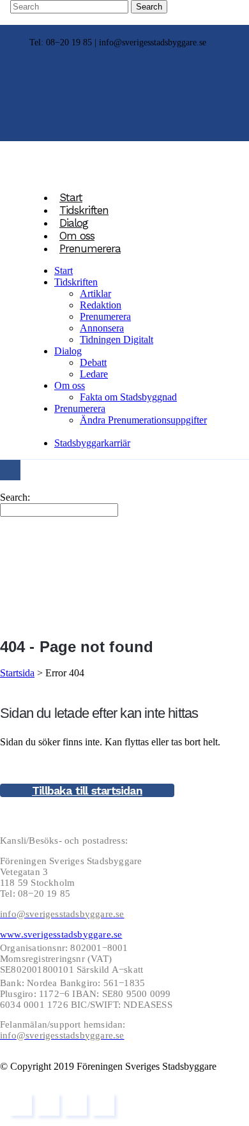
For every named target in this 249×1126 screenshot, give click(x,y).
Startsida (17, 672)
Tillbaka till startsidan (87, 790)
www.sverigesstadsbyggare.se (61, 934)
